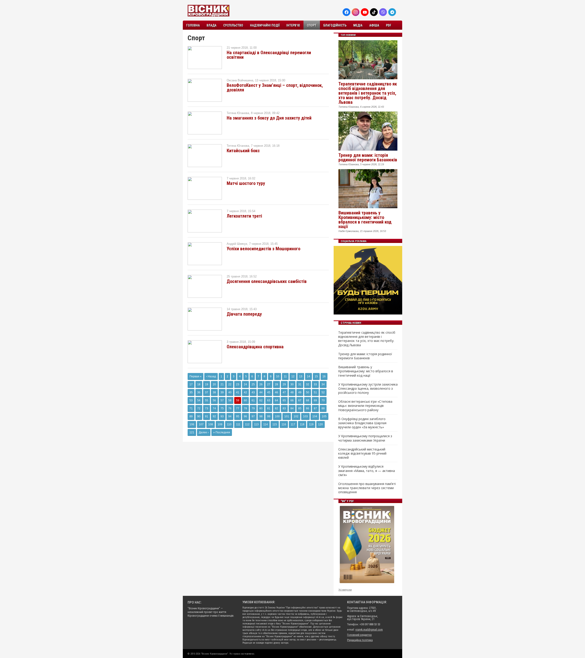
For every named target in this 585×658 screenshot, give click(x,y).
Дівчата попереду (244, 314)
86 (307, 408)
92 (214, 416)
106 (191, 424)
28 (276, 384)
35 (191, 392)
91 (206, 416)
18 (198, 384)
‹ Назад (211, 376)
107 (201, 424)
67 (299, 400)
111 (238, 424)
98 (261, 416)
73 (206, 408)
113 (256, 424)
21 (222, 384)
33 (315, 384)
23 (237, 384)
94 (229, 416)
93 (222, 416)
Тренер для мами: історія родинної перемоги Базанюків (367, 157)
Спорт (311, 25)
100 (277, 416)
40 (229, 392)
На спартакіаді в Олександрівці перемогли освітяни (269, 55)
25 (253, 384)
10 (277, 376)
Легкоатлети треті (244, 216)
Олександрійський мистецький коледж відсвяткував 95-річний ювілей (362, 453)
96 (245, 416)
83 (284, 408)
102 (296, 416)
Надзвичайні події (264, 25)
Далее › (204, 432)
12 (293, 376)
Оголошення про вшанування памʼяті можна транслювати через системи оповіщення (367, 488)
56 (214, 400)
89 (191, 416)
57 (222, 400)
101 (286, 416)
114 (265, 424)
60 (245, 400)
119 (311, 424)
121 (191, 432)
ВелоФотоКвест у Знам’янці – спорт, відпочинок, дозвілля (275, 88)
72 (198, 408)
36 (198, 392)
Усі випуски (345, 589)
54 (198, 400)
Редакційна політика (360, 640)
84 (292, 408)
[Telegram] (392, 12)
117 (293, 424)
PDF (388, 25)
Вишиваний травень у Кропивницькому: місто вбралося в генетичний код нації (364, 219)
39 (222, 392)
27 (268, 384)
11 (285, 376)
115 (274, 424)
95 (237, 416)
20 (214, 384)
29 (284, 384)
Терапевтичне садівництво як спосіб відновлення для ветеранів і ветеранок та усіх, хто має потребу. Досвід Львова (367, 93)
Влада (211, 25)
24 (245, 384)
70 (323, 400)
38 (214, 392)
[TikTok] (374, 12)
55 (206, 400)
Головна (193, 25)
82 (276, 408)
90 (198, 416)
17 (191, 384)
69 (315, 400)
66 (292, 400)
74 (214, 408)
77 (237, 408)
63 (268, 400)
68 (307, 400)
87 (315, 408)
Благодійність (334, 25)
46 (276, 392)
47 (284, 392)
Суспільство (233, 25)
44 (261, 392)
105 (324, 416)
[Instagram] (355, 12)
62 (261, 400)
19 (206, 384)
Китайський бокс (243, 150)
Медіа (357, 25)
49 (299, 392)
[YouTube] (365, 12)
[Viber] (383, 12)
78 (245, 408)
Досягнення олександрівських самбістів (267, 281)
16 (324, 376)
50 (307, 392)
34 (323, 384)
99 (268, 416)
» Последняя (221, 432)
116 (284, 424)
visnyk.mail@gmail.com (369, 629)
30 (292, 384)
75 (222, 408)
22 (229, 384)
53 (191, 400)
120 (320, 424)
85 (299, 408)
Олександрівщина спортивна (255, 346)
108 (210, 424)
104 (314, 416)
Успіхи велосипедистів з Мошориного (263, 248)
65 (284, 400)
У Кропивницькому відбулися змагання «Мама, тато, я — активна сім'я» (366, 470)
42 (245, 392)
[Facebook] (346, 12)
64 (276, 400)
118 (302, 424)
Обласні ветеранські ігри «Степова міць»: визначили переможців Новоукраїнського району (365, 406)
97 (253, 416)
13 (300, 376)
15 (316, 376)
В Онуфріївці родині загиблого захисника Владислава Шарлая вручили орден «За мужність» (362, 423)
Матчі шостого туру (246, 183)
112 (247, 424)
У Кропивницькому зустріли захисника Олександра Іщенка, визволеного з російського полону (368, 388)
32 (307, 384)
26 (261, 384)
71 (191, 408)
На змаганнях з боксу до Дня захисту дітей (269, 118)
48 (292, 392)
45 (268, 392)
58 (229, 400)
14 (308, 376)
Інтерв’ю (293, 25)
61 (253, 400)
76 (229, 408)
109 (220, 424)
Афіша (374, 25)
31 (299, 384)
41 (237, 392)
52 (323, 392)
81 (268, 408)
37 (206, 392)
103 (305, 416)
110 (229, 424)
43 (253, 392)
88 (323, 408)
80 (261, 408)
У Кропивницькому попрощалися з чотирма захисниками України (365, 438)
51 (315, 392)
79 (253, 408)
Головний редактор (359, 635)
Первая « (195, 376)
